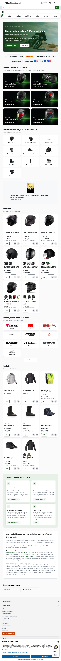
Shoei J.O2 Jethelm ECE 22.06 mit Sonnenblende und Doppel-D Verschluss (12, 267)
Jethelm (32, 552)
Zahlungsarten (5, 618)
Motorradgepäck (29, 556)
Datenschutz (5, 621)
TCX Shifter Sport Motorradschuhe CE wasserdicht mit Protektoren (11, 458)
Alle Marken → (30, 360)
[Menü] (58, 645)
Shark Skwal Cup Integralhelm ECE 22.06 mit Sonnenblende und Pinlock (11, 300)
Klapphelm (22, 552)
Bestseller (25, 45)
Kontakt (4, 628)
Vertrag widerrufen (8, 633)
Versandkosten (13, 240)
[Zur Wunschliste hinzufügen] (15, 243)
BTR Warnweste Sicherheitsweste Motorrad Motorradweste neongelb (48, 391)
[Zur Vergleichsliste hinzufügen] (18, 243)
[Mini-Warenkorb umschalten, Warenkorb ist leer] (57, 3)
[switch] (55, 655)
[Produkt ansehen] (7, 243)
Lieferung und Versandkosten (9, 616)
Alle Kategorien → (12, 45)
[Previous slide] (5, 297)
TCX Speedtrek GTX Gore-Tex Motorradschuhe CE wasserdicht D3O (49, 424)
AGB (3, 609)
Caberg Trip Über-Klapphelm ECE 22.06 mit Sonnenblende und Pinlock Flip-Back (11, 233)
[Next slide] (19, 297)
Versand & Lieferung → (39, 499)
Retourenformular (6, 613)
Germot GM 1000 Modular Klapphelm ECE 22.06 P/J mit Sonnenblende (48, 233)
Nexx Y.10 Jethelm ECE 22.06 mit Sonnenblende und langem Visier (49, 267)
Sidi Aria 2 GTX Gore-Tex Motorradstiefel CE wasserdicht (29, 424)
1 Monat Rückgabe (15, 61)
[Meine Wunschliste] (54, 3)
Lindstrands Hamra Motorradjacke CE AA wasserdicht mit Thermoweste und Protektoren (30, 458)
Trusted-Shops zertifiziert (15, 56)
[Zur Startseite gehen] (13, 2)
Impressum (5, 630)
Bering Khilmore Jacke (28, 390)
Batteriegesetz (6, 623)
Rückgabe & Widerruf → (14, 522)
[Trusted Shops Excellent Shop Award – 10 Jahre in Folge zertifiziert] (30, 188)
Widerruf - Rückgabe (7, 611)
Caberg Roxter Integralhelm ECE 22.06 (30, 233)
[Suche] (57, 7)
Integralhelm (11, 552)
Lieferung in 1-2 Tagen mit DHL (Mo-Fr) (44, 56)
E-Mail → (36, 522)
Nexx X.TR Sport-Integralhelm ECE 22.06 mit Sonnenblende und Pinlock (30, 267)
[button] (30, 605)
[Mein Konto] (50, 3)
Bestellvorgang (6, 625)
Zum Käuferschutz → (13, 499)
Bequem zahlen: (29, 61)
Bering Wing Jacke (9, 390)
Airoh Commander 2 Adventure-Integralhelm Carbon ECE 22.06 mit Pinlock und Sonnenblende (30, 300)
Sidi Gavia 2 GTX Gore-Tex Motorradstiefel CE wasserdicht (11, 424)
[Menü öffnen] (3, 12)
